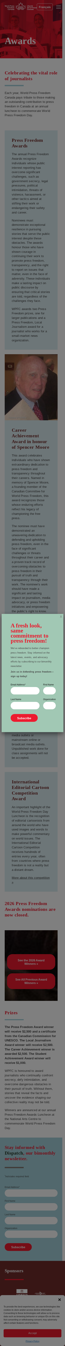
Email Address (18, 684)
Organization (49, 699)
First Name (48, 684)
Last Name (16, 699)
